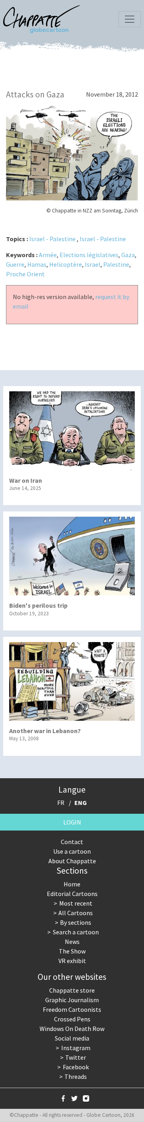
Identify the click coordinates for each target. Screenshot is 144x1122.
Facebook (76, 1067)
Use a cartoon (72, 851)
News (72, 942)
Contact (72, 842)
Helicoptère (65, 264)
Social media (72, 1038)
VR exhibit (72, 961)
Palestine (116, 264)
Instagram (75, 1048)
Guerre (15, 264)
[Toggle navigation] (129, 19)
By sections (75, 922)
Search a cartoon (76, 932)
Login (72, 822)
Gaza (128, 255)
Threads (75, 1076)
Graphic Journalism (72, 1000)
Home (72, 884)
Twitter (75, 1057)
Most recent (75, 903)
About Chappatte (72, 861)
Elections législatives (89, 255)
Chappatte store (72, 990)
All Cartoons (75, 913)
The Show (72, 951)
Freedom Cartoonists (72, 1009)
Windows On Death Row (72, 1029)
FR (60, 803)
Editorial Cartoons (72, 894)
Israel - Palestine (52, 239)
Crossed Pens (72, 1019)
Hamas (36, 264)
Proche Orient (25, 274)
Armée (48, 255)
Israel (92, 264)
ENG (80, 803)
